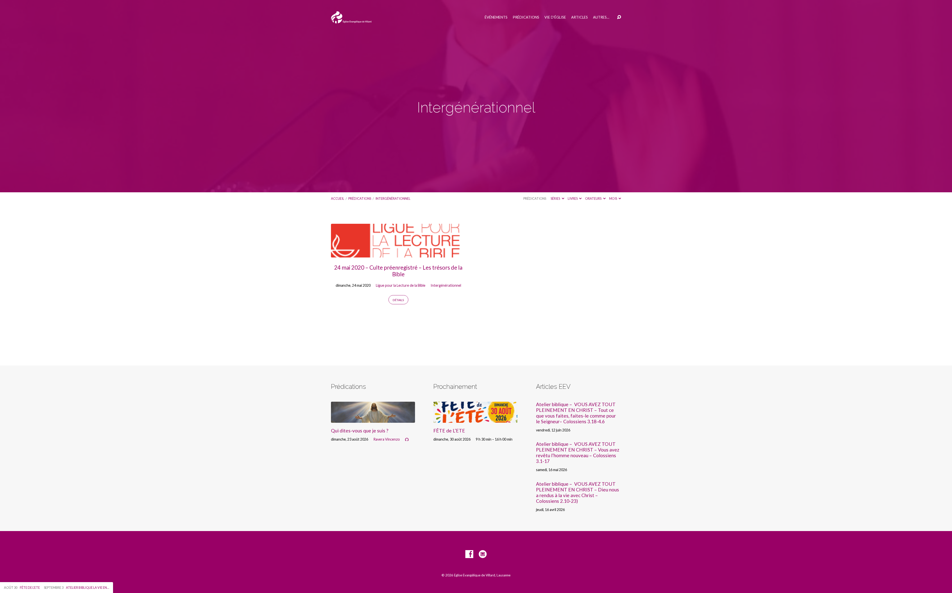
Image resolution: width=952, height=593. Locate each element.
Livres (573, 198)
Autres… (601, 17)
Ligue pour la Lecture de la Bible (400, 285)
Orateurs (593, 198)
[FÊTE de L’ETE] (475, 419)
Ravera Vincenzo (386, 439)
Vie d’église (555, 17)
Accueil (337, 198)
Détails (398, 300)
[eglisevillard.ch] (483, 554)
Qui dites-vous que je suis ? (359, 430)
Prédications (526, 17)
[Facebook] (469, 554)
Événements (496, 17)
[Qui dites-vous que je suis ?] (373, 419)
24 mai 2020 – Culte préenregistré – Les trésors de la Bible (398, 271)
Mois (613, 198)
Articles (579, 17)
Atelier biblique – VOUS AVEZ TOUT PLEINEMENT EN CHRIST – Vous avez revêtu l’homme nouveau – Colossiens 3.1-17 (577, 452)
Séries (556, 198)
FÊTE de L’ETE (449, 430)
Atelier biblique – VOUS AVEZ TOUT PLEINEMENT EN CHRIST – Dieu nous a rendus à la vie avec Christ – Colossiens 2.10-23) (577, 492)
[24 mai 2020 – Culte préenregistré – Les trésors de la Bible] (398, 253)
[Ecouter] (407, 439)
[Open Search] (619, 17)
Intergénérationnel (392, 198)
